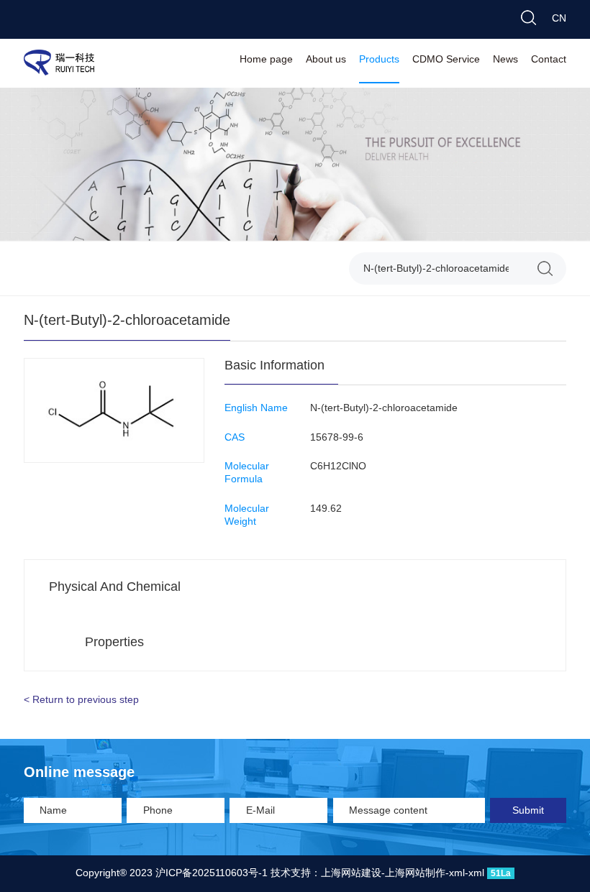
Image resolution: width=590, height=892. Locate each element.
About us (326, 60)
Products (379, 60)
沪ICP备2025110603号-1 (211, 873)
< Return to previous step (81, 700)
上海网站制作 (415, 873)
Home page (266, 60)
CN (559, 19)
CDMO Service (446, 60)
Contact (548, 60)
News (505, 60)
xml (457, 873)
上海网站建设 (351, 873)
